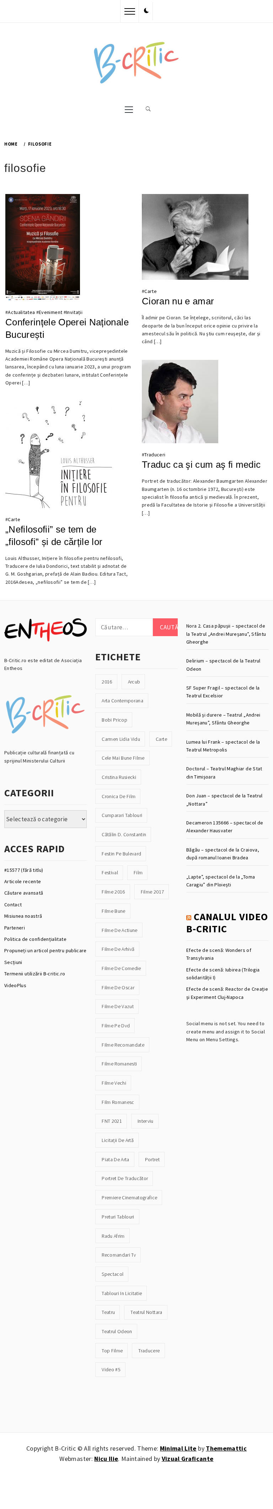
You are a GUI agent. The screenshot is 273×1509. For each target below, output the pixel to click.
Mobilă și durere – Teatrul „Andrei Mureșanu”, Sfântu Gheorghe (223, 719)
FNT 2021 (112, 1121)
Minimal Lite (178, 1448)
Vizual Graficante (188, 1459)
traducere (149, 1350)
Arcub (134, 681)
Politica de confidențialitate (35, 939)
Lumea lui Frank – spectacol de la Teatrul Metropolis (223, 746)
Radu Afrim (113, 1236)
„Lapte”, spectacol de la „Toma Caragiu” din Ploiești (220, 881)
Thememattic (226, 1448)
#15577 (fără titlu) (23, 870)
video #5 (111, 1369)
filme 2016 (113, 892)
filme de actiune (119, 930)
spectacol (112, 1274)
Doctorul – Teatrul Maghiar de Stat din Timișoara (224, 772)
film (138, 872)
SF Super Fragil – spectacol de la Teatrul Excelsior (222, 692)
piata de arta (115, 1159)
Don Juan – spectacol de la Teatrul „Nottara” (224, 799)
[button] (146, 11)
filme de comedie (121, 968)
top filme (112, 1350)
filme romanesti (119, 1063)
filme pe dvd (116, 1025)
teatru (108, 1312)
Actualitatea (21, 312)
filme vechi (114, 1083)
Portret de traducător (125, 1178)
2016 (107, 681)
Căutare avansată (23, 893)
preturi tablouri (118, 1217)
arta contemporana (122, 700)
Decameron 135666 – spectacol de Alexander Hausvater (224, 826)
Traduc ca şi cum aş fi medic (201, 464)
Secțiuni (13, 962)
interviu (146, 1121)
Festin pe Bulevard (121, 853)
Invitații (74, 312)
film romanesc (118, 1102)
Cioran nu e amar (178, 301)
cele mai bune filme (123, 758)
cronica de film (118, 796)
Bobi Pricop (114, 720)
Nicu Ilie (106, 1459)
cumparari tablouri (122, 815)
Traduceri (154, 454)
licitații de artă (118, 1140)
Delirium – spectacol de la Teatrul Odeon (223, 664)
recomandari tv (119, 1255)
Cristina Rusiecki (119, 777)
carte (161, 739)
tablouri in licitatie (122, 1293)
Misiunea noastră (23, 916)
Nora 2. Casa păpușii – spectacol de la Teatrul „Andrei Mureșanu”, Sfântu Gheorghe (226, 634)
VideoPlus (15, 985)
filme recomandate (123, 1045)
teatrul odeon (117, 1331)
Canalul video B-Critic (227, 922)
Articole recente (22, 881)
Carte (150, 291)
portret (152, 1159)
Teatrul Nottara (146, 1312)
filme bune (113, 911)
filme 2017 (152, 892)
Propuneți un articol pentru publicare (45, 950)
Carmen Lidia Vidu (121, 739)
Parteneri (14, 927)
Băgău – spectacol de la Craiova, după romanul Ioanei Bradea (222, 854)
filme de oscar (118, 987)
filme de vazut (118, 1006)
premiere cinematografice (129, 1197)
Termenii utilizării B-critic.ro (34, 973)
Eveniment (50, 312)
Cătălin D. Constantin (124, 834)
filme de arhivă (118, 949)
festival (110, 872)
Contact (13, 904)
